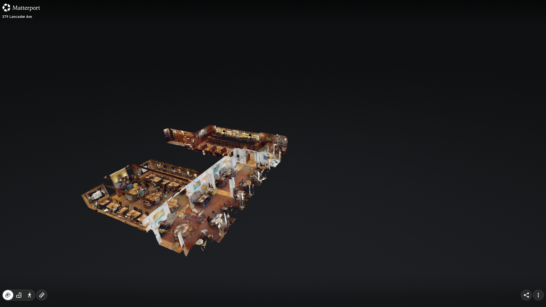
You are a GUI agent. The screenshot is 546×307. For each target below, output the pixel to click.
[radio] (8, 295)
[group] (18, 295)
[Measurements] (41, 295)
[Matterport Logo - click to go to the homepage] (21, 7)
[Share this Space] (526, 295)
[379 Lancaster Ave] (273, 153)
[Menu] (538, 295)
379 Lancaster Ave (17, 17)
